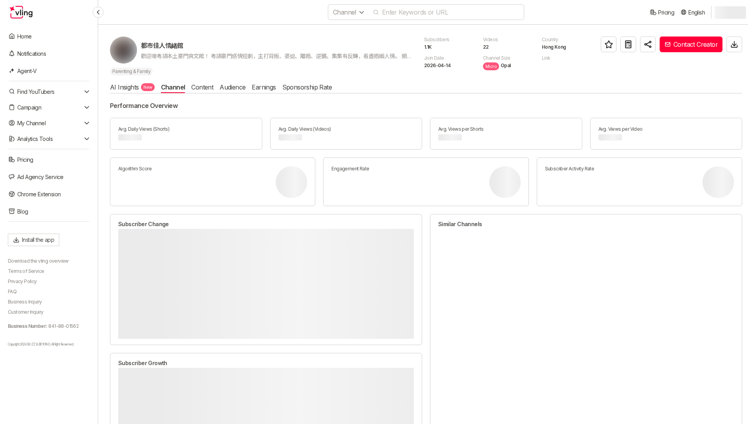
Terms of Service (26, 271)
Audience (232, 87)
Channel (173, 87)
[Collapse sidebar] (98, 12)
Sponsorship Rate (307, 87)
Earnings (264, 87)
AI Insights (131, 87)
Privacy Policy (22, 281)
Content (202, 87)
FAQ (12, 291)
